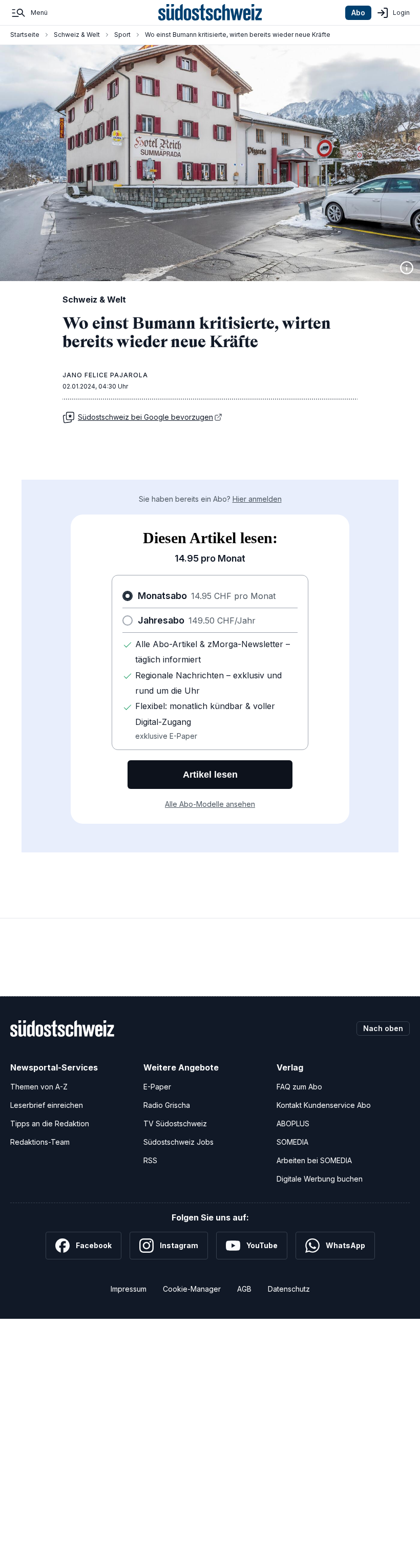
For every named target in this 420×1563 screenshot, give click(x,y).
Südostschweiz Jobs (178, 1142)
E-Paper (157, 1086)
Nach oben (383, 1028)
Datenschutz (289, 1288)
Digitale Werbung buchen (320, 1178)
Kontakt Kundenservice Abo (324, 1105)
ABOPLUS (293, 1123)
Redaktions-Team (40, 1142)
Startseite (24, 34)
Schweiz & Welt (77, 34)
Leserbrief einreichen (46, 1105)
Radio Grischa (166, 1105)
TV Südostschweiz (175, 1123)
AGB (244, 1288)
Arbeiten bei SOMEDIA (314, 1160)
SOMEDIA (292, 1142)
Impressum (128, 1288)
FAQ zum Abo (299, 1086)
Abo (358, 12)
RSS (150, 1160)
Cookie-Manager (192, 1288)
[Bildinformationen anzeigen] (407, 268)
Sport (122, 34)
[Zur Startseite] (210, 12)
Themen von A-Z (39, 1086)
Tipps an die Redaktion (49, 1123)
